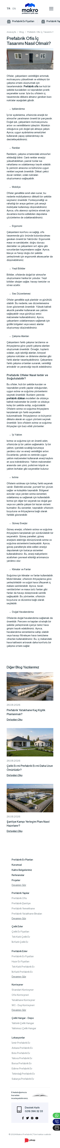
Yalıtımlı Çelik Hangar (23, 1023)
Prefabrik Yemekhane (23, 908)
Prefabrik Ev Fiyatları (23, 21)
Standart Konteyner (23, 990)
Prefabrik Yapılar (20, 893)
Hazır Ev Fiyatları (20, 961)
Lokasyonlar (18, 1037)
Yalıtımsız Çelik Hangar (24, 1028)
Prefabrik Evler (20, 951)
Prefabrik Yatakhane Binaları (27, 914)
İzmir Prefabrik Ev (21, 1043)
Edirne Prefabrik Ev (22, 1068)
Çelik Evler (17, 926)
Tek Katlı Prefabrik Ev (23, 967)
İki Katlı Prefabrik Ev (22, 972)
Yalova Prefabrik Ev (22, 1058)
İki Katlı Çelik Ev (20, 942)
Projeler (16, 880)
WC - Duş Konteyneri (23, 1005)
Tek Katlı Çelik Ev (21, 937)
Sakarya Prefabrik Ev (23, 1079)
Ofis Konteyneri (20, 995)
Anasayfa (11, 32)
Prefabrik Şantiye (21, 903)
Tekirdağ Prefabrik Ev (23, 1074)
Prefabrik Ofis (19, 898)
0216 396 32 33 (34, 1111)
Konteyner (17, 984)
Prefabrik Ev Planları (22, 860)
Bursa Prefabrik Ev (22, 1063)
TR (8, 8)
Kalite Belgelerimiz (22, 870)
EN (14, 8)
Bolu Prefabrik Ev (21, 1053)
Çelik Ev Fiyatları (20, 931)
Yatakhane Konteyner (23, 1000)
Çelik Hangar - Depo (23, 1018)
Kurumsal (17, 865)
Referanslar (18, 875)
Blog (21, 32)
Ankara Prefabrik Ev (22, 1048)
